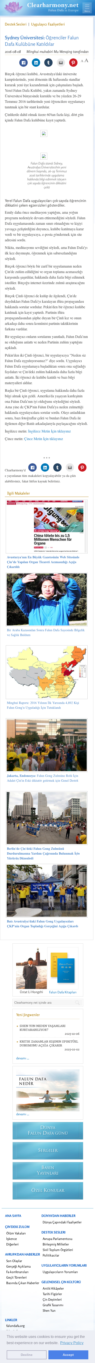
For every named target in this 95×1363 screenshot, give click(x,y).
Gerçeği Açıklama (18, 1266)
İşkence (11, 1239)
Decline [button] (27, 1355)
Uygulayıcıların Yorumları (60, 1272)
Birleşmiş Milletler (56, 1244)
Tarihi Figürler (52, 1294)
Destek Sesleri (16, 24)
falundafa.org (15, 1326)
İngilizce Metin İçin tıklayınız (49, 431)
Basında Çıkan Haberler (22, 1283)
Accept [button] (68, 1355)
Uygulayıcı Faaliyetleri (48, 24)
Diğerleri (12, 1244)
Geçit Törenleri (16, 1277)
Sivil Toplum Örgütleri (58, 1250)
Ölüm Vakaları (16, 1233)
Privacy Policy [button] (71, 1343)
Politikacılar (51, 1255)
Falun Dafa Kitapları (63, 992)
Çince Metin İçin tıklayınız (43, 438)
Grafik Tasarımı (53, 1305)
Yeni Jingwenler (28, 1014)
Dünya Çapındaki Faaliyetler (62, 1222)
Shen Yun (49, 1310)
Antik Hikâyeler (53, 1288)
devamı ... (22, 1058)
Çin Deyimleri (52, 1299)
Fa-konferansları (17, 1272)
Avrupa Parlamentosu (57, 1239)
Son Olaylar (14, 1261)
